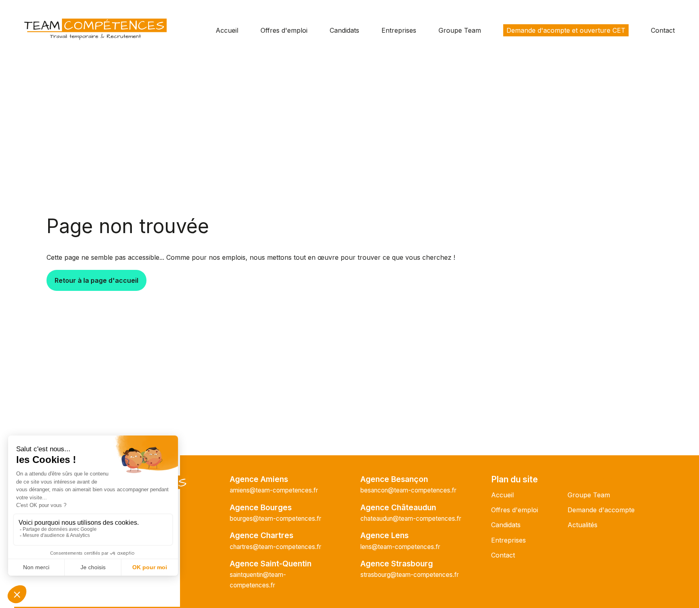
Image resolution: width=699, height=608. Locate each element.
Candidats (344, 30)
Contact (663, 30)
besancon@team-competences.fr (408, 490)
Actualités (582, 525)
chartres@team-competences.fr (275, 547)
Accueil (227, 30)
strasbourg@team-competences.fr (409, 575)
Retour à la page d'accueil (96, 280)
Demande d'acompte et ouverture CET (565, 30)
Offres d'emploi (284, 30)
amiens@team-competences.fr (274, 490)
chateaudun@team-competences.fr (410, 518)
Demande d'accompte (601, 510)
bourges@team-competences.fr (275, 518)
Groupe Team (459, 30)
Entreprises (398, 30)
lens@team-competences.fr (400, 547)
